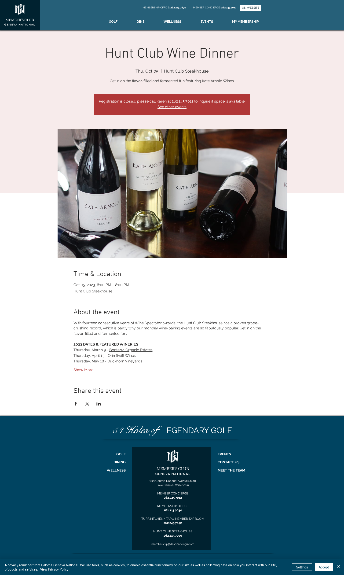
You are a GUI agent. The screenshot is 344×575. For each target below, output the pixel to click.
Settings (302, 567)
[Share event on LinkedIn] (98, 403)
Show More (83, 370)
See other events (172, 107)
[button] (252, 22)
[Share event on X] (87, 403)
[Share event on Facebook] (75, 403)
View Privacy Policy (54, 569)
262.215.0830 (178, 7)
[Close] (338, 567)
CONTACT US (228, 462)
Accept (324, 567)
